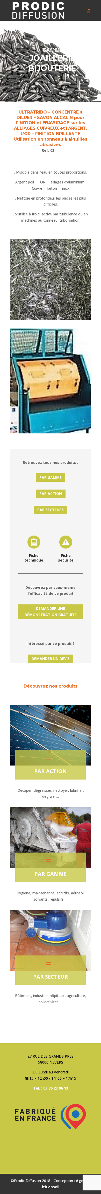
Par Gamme (50, 477)
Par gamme (50, 873)
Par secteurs (50, 509)
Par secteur (50, 976)
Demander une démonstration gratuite (51, 611)
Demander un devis (51, 658)
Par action (50, 493)
